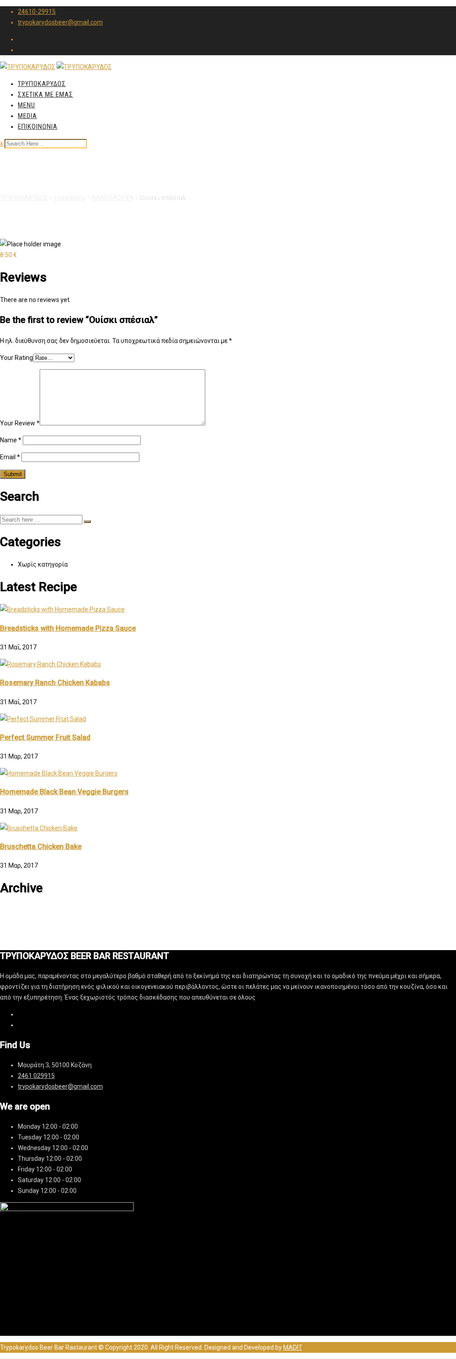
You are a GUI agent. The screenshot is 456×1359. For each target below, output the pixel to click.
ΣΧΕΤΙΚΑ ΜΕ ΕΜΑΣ (45, 94)
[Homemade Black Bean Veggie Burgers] (59, 773)
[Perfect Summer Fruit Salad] (43, 718)
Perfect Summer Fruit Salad (45, 737)
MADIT (292, 1347)
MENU (26, 105)
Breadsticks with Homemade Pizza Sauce (68, 628)
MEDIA (27, 116)
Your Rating (16, 357)
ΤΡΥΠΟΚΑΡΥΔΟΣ (42, 84)
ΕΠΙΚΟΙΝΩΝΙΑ (37, 126)
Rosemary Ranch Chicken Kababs (55, 682)
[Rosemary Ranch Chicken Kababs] (50, 664)
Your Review (20, 423)
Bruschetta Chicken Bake (40, 846)
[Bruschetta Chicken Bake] (38, 828)
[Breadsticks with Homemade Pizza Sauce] (62, 609)
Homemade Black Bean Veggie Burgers (64, 792)
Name (10, 440)
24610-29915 (37, 11)
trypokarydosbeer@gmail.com (60, 22)
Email (10, 457)
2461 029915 (36, 1075)
